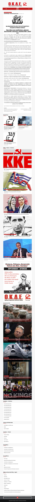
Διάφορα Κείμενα (6, 419)
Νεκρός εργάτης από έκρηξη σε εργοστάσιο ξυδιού (23, 127)
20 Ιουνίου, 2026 (6, 215)
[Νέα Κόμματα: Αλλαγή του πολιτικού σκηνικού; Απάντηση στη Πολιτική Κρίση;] (17, 203)
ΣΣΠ (4, 465)
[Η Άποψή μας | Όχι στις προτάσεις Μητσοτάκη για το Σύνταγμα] (17, 248)
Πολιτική (5, 474)
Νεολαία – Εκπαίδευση (7, 483)
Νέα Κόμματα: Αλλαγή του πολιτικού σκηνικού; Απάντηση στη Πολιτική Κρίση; (16, 214)
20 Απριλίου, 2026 (6, 379)
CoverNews (20, 500)
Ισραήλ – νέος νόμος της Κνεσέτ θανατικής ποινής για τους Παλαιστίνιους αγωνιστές (16, 340)
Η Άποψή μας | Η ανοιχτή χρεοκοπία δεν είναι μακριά (12, 191)
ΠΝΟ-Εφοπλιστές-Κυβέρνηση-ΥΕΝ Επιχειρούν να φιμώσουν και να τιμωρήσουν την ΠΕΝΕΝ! (9, 127)
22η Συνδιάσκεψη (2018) (7, 407)
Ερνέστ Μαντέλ (6, 441)
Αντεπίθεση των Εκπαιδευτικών (8, 449)
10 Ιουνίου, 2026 (6, 237)
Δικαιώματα (5, 485)
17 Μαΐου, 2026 (6, 341)
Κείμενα (5, 167)
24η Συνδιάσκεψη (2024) (7, 403)
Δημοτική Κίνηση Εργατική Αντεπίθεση (9, 460)
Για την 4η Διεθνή (6, 417)
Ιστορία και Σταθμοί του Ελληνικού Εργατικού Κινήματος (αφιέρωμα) (14, 490)
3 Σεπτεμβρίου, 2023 (21, 13)
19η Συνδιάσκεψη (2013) (7, 412)
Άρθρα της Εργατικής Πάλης (7, 189)
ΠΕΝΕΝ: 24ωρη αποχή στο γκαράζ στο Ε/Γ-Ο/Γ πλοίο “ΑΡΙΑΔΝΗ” (10, 143)
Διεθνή (5, 486)
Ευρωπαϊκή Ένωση (7, 478)
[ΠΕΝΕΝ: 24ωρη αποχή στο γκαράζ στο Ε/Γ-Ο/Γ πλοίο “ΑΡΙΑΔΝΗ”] (10, 137)
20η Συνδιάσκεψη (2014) (7, 410)
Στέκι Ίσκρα (5, 458)
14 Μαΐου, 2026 (6, 360)
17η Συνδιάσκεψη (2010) (7, 415)
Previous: (10, 110)
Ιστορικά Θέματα (6, 488)
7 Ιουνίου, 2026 (6, 260)
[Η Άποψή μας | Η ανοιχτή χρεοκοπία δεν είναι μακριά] (17, 181)
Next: (26, 109)
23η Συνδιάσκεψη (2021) (7, 405)
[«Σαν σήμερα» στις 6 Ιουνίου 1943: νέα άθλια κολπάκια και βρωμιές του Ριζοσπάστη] (17, 226)
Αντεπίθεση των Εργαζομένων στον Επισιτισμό (11, 463)
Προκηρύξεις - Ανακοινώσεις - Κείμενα (11, 167)
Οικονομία (5, 436)
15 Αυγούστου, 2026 (7, 170)
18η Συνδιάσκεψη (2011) (7, 414)
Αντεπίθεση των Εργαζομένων (7, 12)
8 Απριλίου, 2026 (6, 398)
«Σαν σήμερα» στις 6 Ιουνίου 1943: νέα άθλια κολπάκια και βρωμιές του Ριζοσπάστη (17, 236)
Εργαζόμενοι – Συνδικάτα (7, 481)
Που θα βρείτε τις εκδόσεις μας (8, 425)
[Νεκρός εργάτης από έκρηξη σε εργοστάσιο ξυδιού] (25, 121)
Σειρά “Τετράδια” (6, 428)
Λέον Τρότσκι (6, 439)
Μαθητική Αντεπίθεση (7, 452)
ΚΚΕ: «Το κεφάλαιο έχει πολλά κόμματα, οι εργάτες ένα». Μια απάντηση (15, 169)
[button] (6, 9)
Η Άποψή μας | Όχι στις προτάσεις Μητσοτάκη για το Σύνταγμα (14, 259)
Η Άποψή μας (13, 189)
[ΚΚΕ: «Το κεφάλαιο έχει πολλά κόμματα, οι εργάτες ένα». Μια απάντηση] (17, 158)
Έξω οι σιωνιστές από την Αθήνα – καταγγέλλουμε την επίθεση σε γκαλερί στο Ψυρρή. (17, 378)
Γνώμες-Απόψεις (6, 434)
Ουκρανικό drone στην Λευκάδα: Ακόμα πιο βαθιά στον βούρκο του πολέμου (17, 359)
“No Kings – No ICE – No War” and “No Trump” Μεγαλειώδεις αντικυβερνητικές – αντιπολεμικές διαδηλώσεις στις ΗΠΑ (17, 397)
